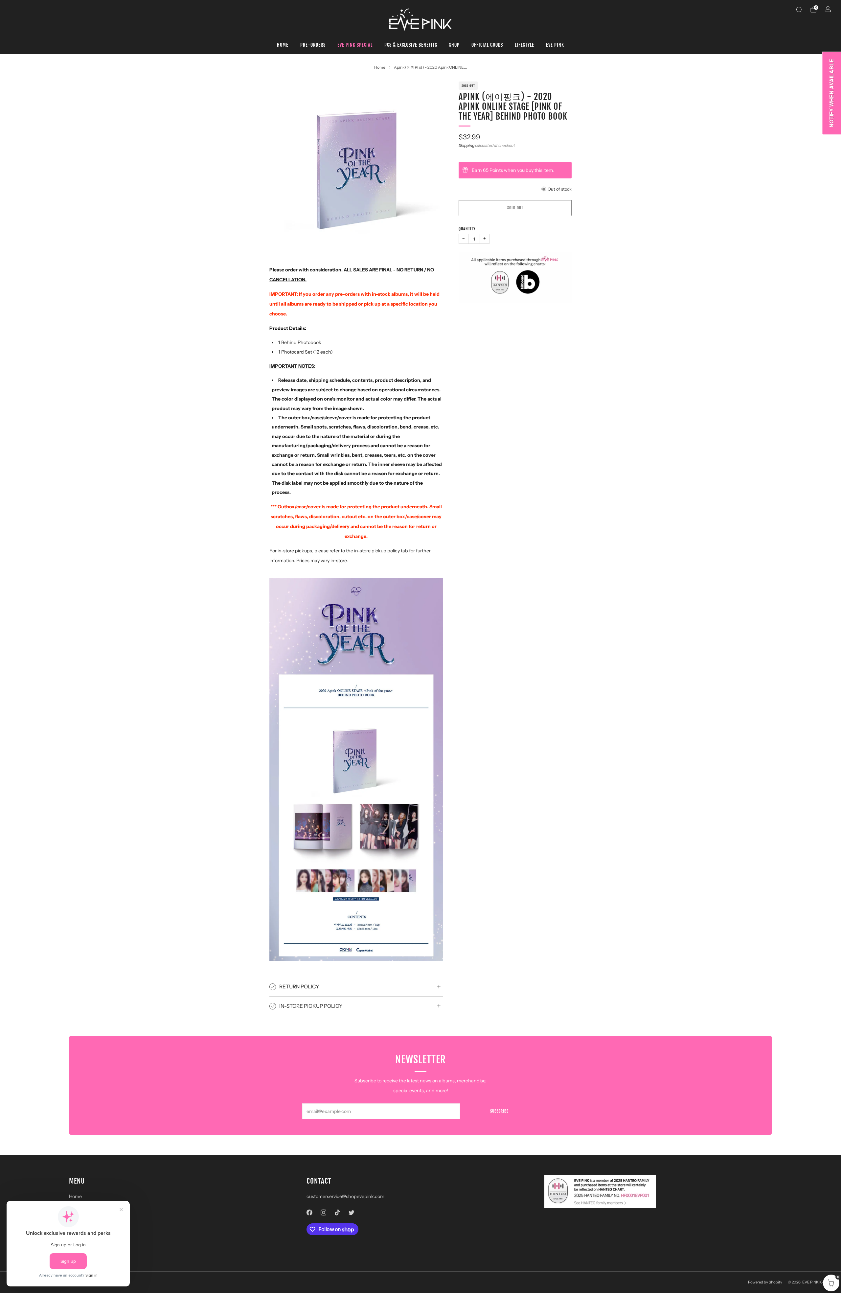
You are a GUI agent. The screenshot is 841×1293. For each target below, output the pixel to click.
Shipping (466, 145)
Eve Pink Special (355, 45)
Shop (454, 45)
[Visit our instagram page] (323, 1212)
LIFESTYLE (524, 45)
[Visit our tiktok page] (337, 1212)
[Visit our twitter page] (351, 1212)
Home (282, 45)
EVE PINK (555, 45)
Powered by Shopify (765, 1282)
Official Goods (487, 45)
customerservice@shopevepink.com (345, 1196)
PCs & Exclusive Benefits (410, 45)
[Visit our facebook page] (310, 1212)
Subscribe (499, 1111)
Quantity (467, 228)
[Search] (799, 9)
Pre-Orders (313, 45)
